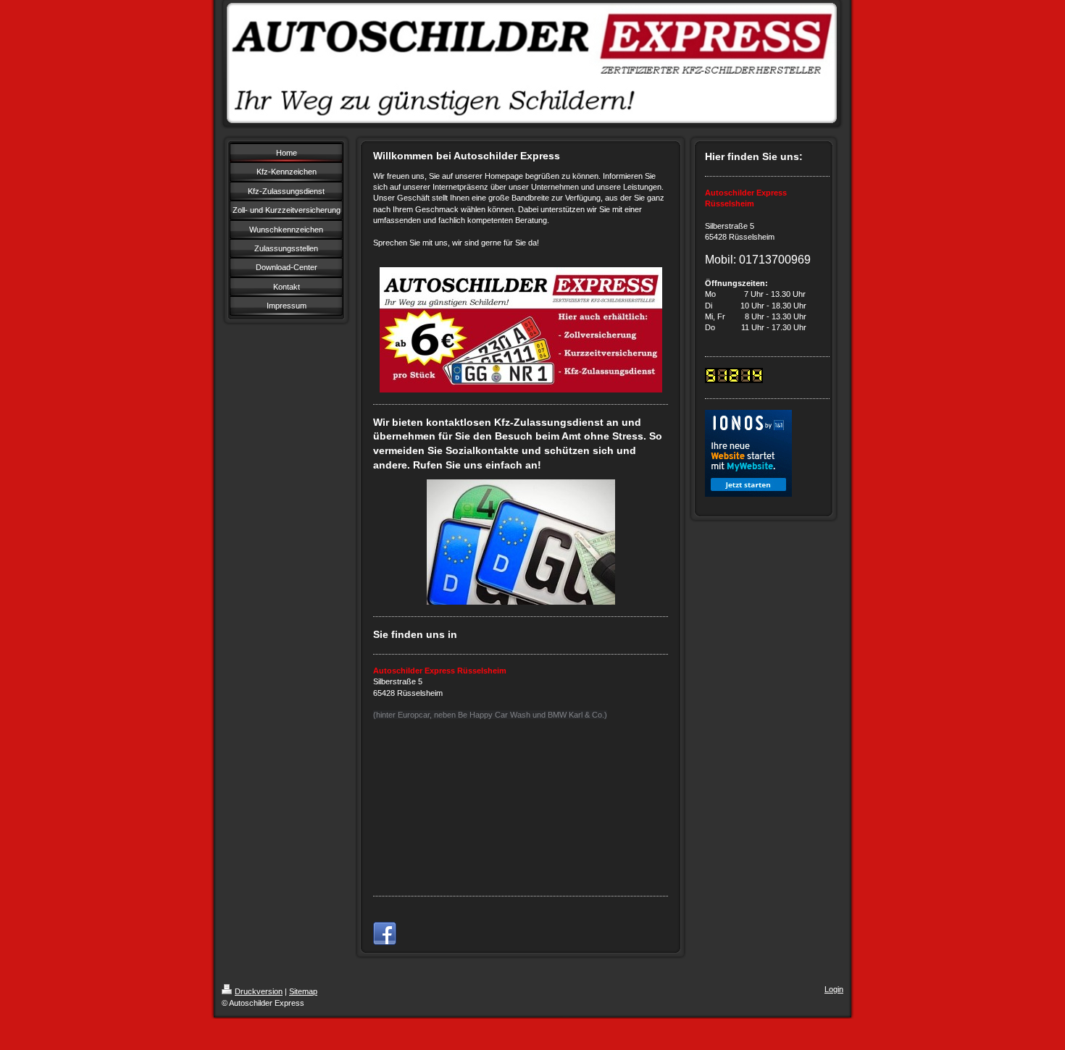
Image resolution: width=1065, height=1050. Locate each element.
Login (833, 989)
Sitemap (303, 991)
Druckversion (259, 991)
